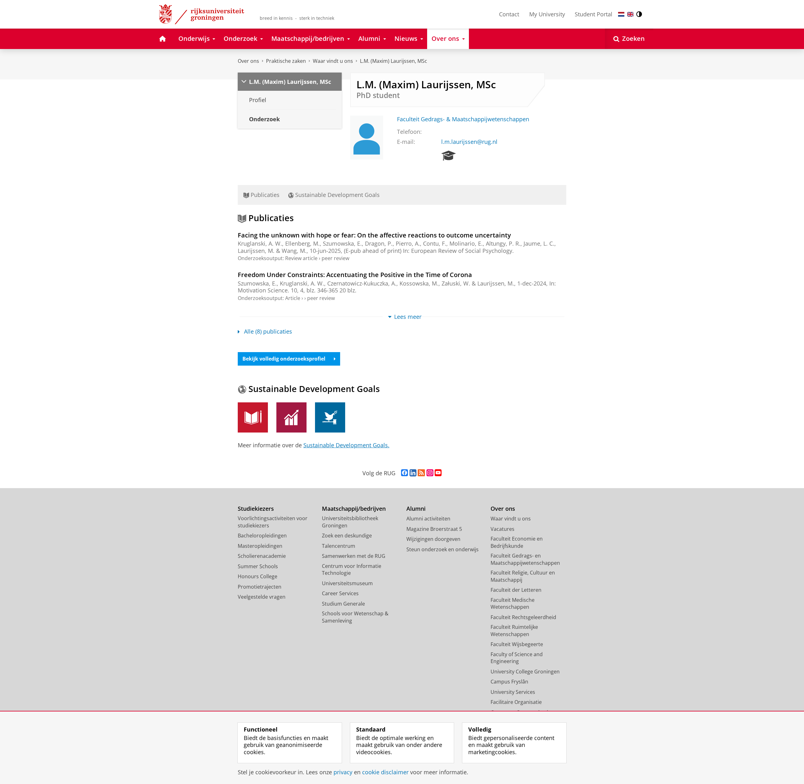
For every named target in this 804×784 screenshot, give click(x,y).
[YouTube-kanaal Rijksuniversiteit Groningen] (438, 473)
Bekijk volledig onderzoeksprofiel (283, 358)
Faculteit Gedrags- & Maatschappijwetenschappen (463, 119)
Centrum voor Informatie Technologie (351, 570)
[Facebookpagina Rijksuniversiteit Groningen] (404, 473)
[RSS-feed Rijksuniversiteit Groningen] (421, 473)
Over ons (248, 60)
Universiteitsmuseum (347, 583)
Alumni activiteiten (428, 518)
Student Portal (593, 14)
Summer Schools (258, 566)
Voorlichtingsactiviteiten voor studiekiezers (272, 522)
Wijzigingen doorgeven (433, 539)
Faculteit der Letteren (516, 589)
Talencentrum (338, 545)
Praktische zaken (286, 60)
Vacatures (502, 528)
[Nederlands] (621, 14)
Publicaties (264, 195)
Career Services (340, 593)
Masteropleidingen (260, 545)
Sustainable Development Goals (337, 195)
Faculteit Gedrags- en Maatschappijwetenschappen (525, 559)
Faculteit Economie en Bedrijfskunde (517, 542)
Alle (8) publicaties (268, 331)
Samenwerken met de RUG (353, 556)
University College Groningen (525, 671)
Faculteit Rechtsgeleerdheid (523, 617)
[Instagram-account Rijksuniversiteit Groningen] (429, 473)
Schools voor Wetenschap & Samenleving (355, 617)
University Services (513, 692)
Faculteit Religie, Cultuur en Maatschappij (523, 576)
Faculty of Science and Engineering (517, 658)
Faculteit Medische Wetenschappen (513, 603)
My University (547, 14)
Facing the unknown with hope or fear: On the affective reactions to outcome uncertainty (374, 235)
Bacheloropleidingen (262, 535)
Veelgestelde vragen (261, 596)
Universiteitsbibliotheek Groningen (350, 522)
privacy (343, 772)
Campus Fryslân (509, 681)
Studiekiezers (256, 508)
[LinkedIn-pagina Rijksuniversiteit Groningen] (413, 473)
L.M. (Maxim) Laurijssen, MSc (393, 60)
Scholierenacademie (262, 556)
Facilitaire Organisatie (516, 702)
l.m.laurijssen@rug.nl (469, 141)
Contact (509, 14)
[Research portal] (448, 156)
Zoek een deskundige (347, 535)
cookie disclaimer (385, 772)
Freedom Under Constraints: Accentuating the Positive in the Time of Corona (355, 274)
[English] (630, 14)
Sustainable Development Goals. (346, 445)
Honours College (257, 576)
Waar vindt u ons (333, 60)
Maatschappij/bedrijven (354, 508)
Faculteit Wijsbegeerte (517, 644)
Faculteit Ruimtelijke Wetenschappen (514, 630)
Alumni (416, 508)
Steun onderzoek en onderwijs (442, 549)
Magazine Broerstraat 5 (434, 528)
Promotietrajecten (259, 586)
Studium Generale (343, 603)
